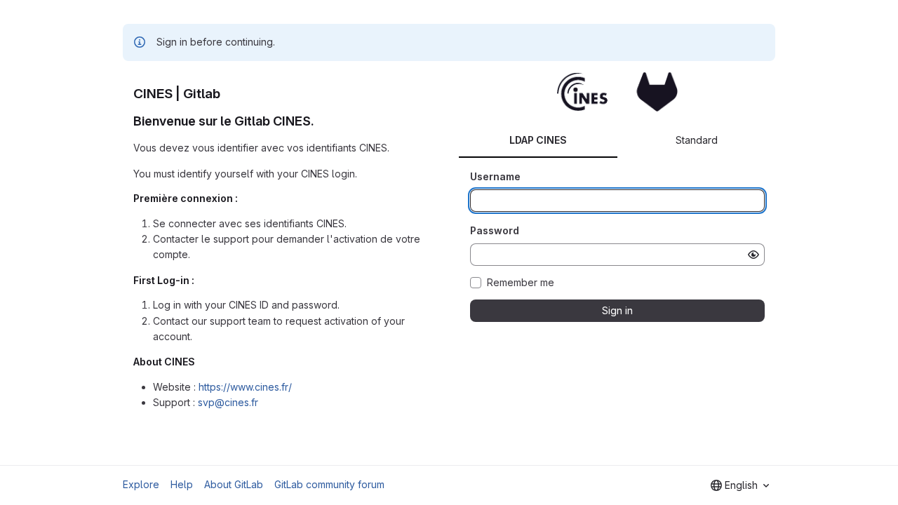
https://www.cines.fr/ (245, 387)
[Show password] (753, 254)
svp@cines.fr (228, 402)
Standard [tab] (697, 140)
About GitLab (233, 484)
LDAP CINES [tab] (538, 140)
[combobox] (739, 485)
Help (181, 484)
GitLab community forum (329, 484)
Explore (141, 484)
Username (495, 176)
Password (494, 230)
